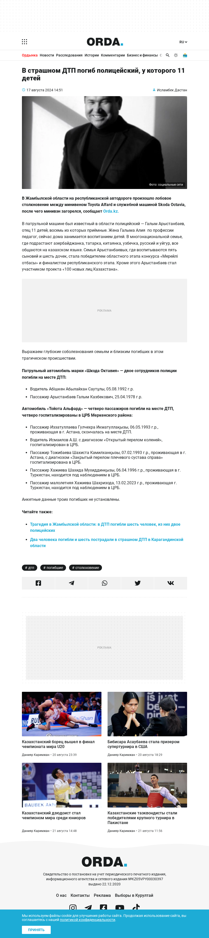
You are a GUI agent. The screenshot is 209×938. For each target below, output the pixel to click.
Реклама (102, 895)
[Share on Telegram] (71, 583)
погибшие (55, 568)
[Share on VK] (170, 583)
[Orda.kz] (104, 869)
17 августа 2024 (40, 90)
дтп (31, 568)
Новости (47, 55)
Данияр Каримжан (35, 755)
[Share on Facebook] (38, 583)
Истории (92, 55)
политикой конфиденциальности (87, 920)
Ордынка (30, 55)
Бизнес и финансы (142, 55)
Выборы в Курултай (134, 895)
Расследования (69, 55)
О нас (61, 895)
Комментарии (113, 55)
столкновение (87, 568)
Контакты (80, 895)
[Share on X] (137, 583)
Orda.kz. (111, 211)
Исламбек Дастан (172, 90)
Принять (36, 930)
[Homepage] (105, 42)
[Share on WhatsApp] (104, 583)
